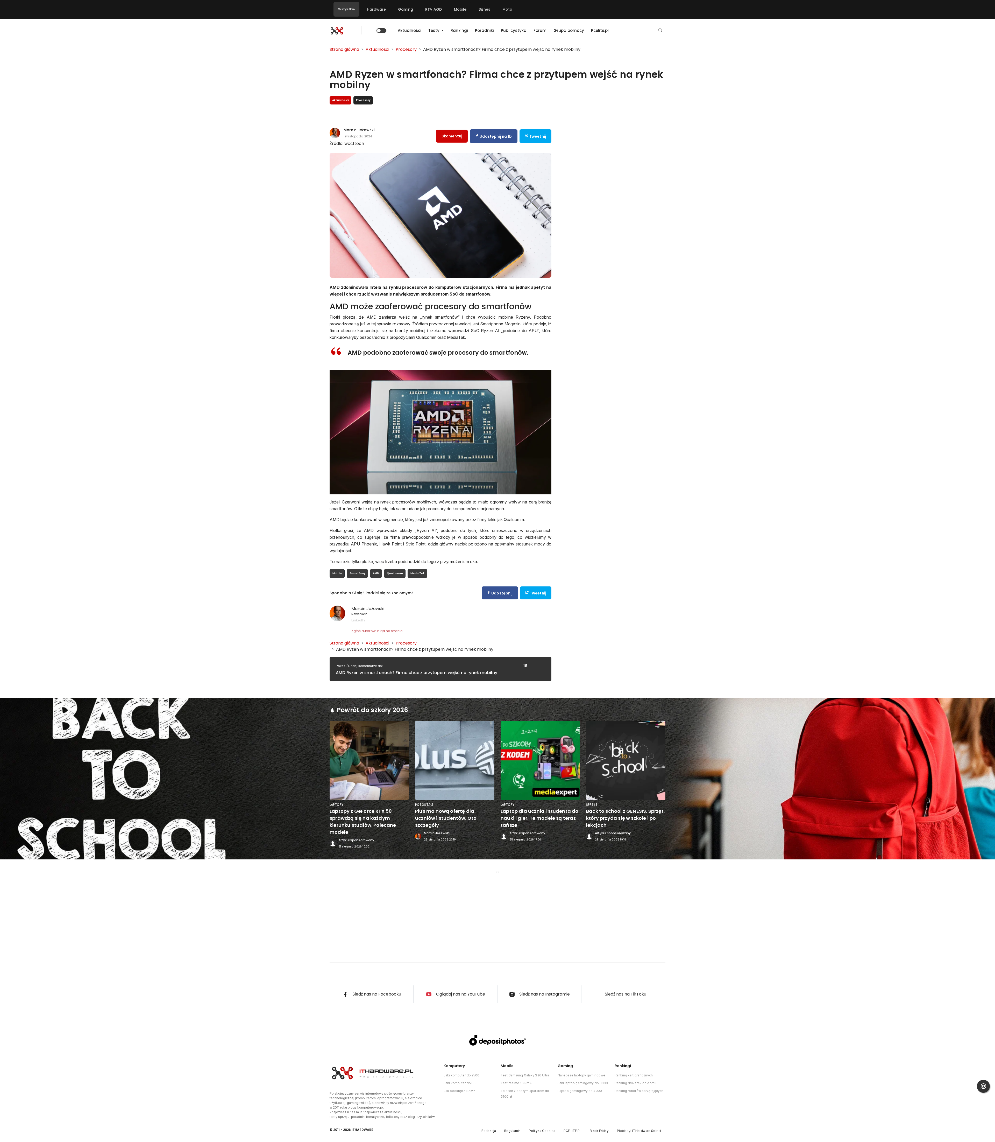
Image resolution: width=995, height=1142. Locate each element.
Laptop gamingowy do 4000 (580, 1091)
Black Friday (599, 1131)
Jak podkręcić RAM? (459, 1091)
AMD (376, 573)
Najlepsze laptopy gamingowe (581, 1075)
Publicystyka (514, 30)
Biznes (484, 9)
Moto (507, 9)
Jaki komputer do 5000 (462, 1083)
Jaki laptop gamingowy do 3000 (583, 1083)
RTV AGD (433, 9)
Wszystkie (346, 9)
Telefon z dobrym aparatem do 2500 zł (525, 1093)
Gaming (405, 9)
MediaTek (417, 573)
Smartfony (357, 573)
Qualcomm (395, 573)
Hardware (376, 9)
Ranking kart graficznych (634, 1075)
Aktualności (409, 30)
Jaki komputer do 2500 (462, 1075)
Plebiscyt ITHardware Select (639, 1131)
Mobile (460, 9)
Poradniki (484, 30)
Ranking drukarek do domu (635, 1083)
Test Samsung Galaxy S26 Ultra (525, 1075)
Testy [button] (434, 30)
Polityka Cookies (542, 1131)
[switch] (381, 30)
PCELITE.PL (572, 1131)
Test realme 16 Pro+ (516, 1083)
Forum (540, 30)
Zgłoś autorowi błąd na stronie (377, 630)
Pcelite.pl (600, 30)
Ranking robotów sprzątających (639, 1091)
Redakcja (488, 1131)
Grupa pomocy (568, 30)
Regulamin (512, 1131)
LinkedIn (358, 620)
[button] (660, 30)
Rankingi (459, 30)
